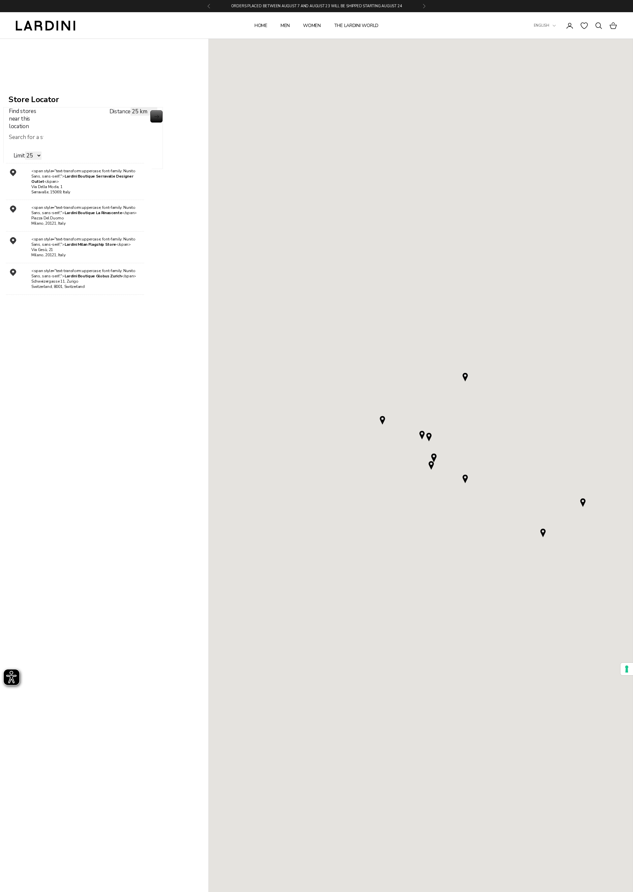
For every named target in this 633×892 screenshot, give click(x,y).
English (541, 25)
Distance (120, 111)
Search (156, 116)
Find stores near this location (22, 118)
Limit (19, 155)
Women (312, 25)
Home (261, 25)
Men (285, 25)
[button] (431, 465)
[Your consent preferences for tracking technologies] (626, 669)
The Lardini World (356, 25)
